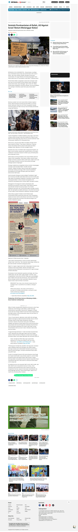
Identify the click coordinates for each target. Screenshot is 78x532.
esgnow (56, 6)
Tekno (18, 509)
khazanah (29, 6)
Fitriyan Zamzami (13, 32)
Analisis (18, 508)
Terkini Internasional (54, 80)
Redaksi (18, 518)
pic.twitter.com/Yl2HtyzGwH (24, 341)
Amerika (20, 9)
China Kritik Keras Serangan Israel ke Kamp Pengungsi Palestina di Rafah (12, 96)
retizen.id (67, 2)
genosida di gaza (35, 382)
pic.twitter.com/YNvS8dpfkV (17, 293)
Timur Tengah (11, 9)
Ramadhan (18, 512)
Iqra (17, 506)
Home (9, 22)
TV (64, 6)
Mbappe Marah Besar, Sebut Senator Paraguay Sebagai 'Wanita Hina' (61, 43)
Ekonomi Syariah (17, 6)
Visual (18, 511)
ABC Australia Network (35, 9)
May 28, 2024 (30, 295)
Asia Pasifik (24, 9)
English (26, 511)
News (9, 508)
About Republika (11, 518)
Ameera (9, 504)
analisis (42, 6)
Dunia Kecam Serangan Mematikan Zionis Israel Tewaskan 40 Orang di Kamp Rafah (33, 96)
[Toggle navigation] (9, 2)
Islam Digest (27, 506)
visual (60, 6)
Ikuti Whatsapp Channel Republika (24, 375)
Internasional (13, 22)
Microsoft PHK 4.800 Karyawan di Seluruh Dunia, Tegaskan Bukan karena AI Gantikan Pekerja (60, 52)
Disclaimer (10, 519)
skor (24, 6)
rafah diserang (19, 382)
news (37, 6)
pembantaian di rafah (12, 385)
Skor (26, 504)
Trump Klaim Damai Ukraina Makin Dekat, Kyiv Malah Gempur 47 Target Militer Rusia (61, 47)
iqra (34, 6)
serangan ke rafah (12, 382)
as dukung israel (42, 382)
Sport (26, 508)
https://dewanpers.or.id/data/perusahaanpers (17, 525)
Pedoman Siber (27, 518)
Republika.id (61, 2)
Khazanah (10, 506)
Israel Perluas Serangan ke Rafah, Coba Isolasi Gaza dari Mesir (22, 96)
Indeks (67, 6)
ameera (10, 6)
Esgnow (9, 511)
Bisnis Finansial (49, 6)
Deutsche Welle (55, 2)
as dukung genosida (26, 382)
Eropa (16, 9)
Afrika (29, 9)
